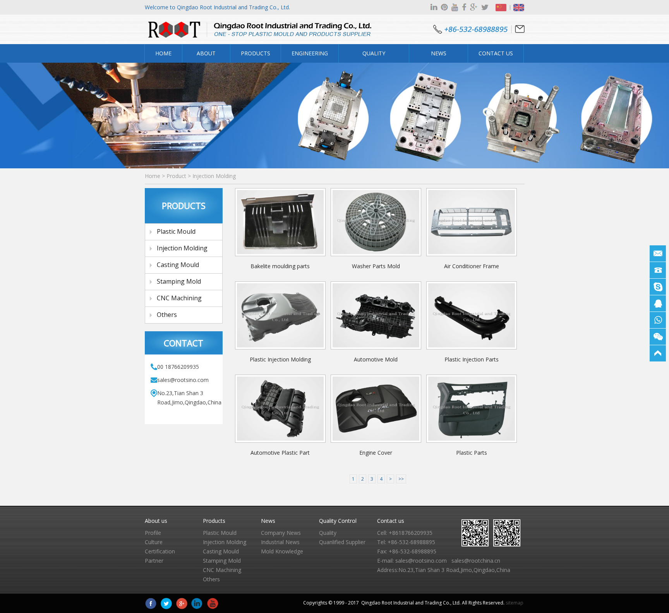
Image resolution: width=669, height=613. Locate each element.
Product (176, 176)
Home (163, 53)
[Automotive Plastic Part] (280, 409)
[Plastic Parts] (471, 409)
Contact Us (496, 53)
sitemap (514, 602)
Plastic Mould (176, 231)
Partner (154, 560)
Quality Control (374, 56)
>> (401, 479)
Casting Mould (178, 264)
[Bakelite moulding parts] (280, 222)
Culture (154, 542)
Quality (327, 532)
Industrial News (280, 542)
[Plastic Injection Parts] (471, 315)
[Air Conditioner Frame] (471, 222)
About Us (206, 56)
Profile (153, 532)
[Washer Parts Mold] (376, 222)
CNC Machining (179, 298)
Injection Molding (214, 176)
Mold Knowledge (282, 551)
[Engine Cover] (376, 409)
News (268, 520)
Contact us (390, 520)
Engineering (310, 53)
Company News (281, 532)
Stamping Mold (179, 281)
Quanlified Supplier (342, 542)
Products (255, 53)
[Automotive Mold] (376, 315)
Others (167, 314)
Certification (160, 551)
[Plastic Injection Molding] (280, 315)
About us (156, 520)
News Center (438, 56)
